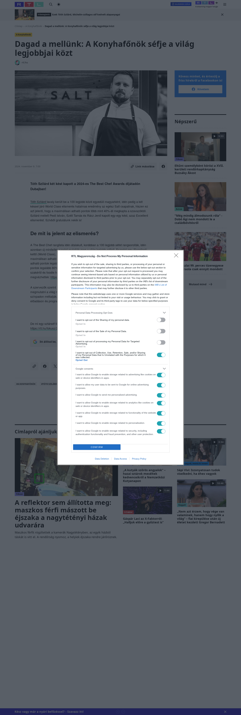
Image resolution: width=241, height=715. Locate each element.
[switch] (161, 320)
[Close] (177, 256)
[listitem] (120, 312)
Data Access (120, 458)
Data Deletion (102, 458)
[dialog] (120, 357)
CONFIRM (97, 447)
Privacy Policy (139, 458)
